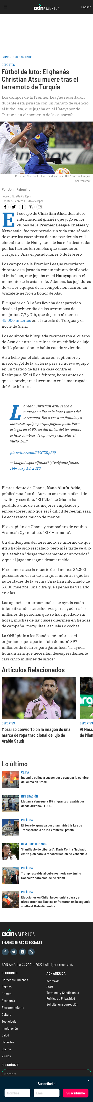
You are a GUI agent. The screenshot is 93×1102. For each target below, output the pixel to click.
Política (27, 820)
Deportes (8, 65)
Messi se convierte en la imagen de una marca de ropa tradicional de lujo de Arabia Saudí (36, 734)
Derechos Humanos (34, 844)
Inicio (6, 57)
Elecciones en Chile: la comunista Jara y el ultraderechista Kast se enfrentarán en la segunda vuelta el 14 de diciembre (55, 901)
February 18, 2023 (25, 468)
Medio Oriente (22, 57)
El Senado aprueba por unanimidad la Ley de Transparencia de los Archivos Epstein (51, 827)
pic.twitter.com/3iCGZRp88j (33, 452)
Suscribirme (75, 1093)
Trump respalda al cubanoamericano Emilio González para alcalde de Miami (51, 875)
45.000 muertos (16, 320)
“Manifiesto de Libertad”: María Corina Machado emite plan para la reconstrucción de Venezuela (54, 851)
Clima (25, 772)
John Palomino (19, 189)
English (86, 7)
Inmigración (29, 796)
